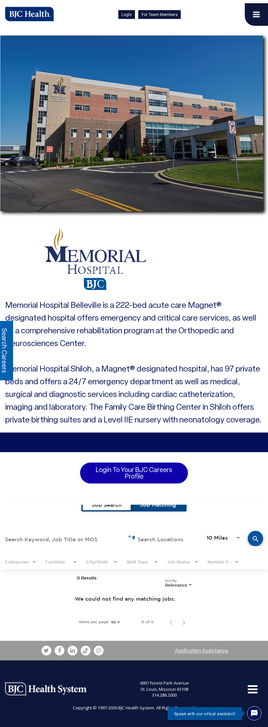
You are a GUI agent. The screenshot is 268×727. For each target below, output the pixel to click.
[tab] (107, 504)
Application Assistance (201, 651)
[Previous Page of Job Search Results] (170, 621)
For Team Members (159, 14)
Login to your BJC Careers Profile (134, 473)
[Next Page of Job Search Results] (184, 621)
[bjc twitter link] (46, 651)
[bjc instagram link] (99, 651)
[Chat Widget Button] (254, 713)
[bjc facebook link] (59, 651)
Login (127, 14)
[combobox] (61, 538)
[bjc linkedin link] (72, 651)
